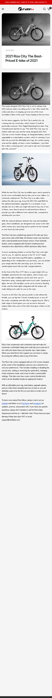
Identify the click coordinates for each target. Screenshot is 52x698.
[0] (48, 9)
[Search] (44, 9)
